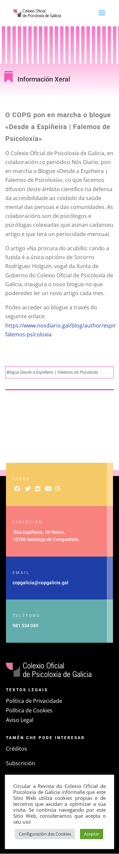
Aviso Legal (19, 720)
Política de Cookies (29, 710)
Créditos (16, 748)
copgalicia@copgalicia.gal (40, 582)
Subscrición (20, 763)
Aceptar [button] (91, 834)
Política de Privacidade (34, 700)
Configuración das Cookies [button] (45, 834)
